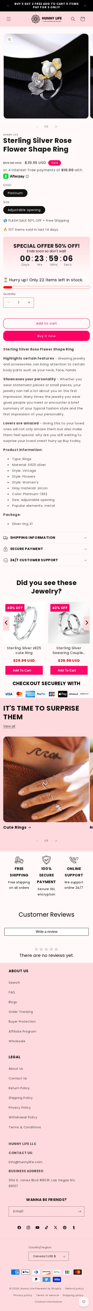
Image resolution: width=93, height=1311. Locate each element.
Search (14, 982)
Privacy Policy (20, 1107)
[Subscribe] (79, 1211)
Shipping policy (73, 1295)
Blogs (13, 1002)
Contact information (48, 1301)
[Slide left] (37, 126)
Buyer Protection (22, 1021)
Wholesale (17, 1041)
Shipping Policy (21, 1098)
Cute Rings (14, 827)
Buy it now (46, 336)
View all (9, 726)
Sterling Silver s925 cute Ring (24, 650)
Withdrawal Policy (23, 1117)
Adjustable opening (24, 210)
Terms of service (47, 1295)
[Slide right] (56, 126)
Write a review (47, 932)
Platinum (15, 193)
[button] (8, 19)
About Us (16, 1068)
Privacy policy (23, 1295)
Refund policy (74, 1288)
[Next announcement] (85, 5)
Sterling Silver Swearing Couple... (69, 650)
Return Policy (19, 1088)
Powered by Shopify (48, 1288)
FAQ (12, 992)
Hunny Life (27, 1288)
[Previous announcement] (8, 5)
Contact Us (18, 1078)
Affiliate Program (22, 1031)
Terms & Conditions (25, 1127)
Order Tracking (21, 1012)
